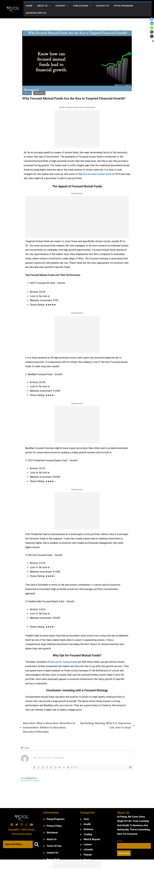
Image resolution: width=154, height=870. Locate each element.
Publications (80, 5)
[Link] (68, 767)
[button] (49, 6)
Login (26, 747)
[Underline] (43, 767)
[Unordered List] (55, 767)
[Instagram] (21, 824)
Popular (27, 93)
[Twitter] (16, 824)
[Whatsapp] (151, 27)
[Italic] (38, 767)
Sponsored (39, 93)
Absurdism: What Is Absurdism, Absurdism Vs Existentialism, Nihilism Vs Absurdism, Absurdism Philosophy (49, 728)
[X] (151, 32)
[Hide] (153, 41)
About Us (42, 5)
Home (29, 5)
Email (119, 841)
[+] (76, 767)
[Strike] (47, 767)
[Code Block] (64, 767)
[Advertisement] (77, 128)
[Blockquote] (59, 767)
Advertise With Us (36, 12)
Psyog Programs (123, 5)
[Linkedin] (151, 23)
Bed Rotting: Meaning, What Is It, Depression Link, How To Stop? (105, 725)
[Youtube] (31, 824)
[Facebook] (151, 19)
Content (60, 5)
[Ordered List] (51, 767)
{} (72, 767)
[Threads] (151, 36)
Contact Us (102, 5)
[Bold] (34, 767)
